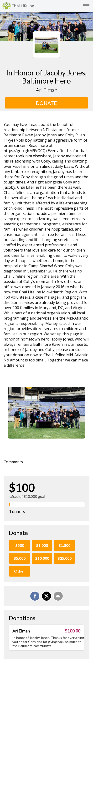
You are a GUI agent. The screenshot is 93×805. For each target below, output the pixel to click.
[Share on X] (46, 596)
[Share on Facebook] (35, 596)
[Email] (58, 596)
